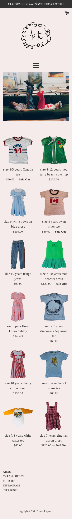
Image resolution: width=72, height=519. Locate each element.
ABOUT (8, 471)
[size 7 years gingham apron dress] (54, 416)
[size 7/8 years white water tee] (18, 416)
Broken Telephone (44, 511)
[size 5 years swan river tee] (54, 202)
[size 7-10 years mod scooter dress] (54, 255)
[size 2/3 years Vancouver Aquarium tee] (54, 307)
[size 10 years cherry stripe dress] (18, 364)
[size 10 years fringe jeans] (18, 255)
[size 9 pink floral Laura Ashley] (18, 307)
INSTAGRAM (11, 485)
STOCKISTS (10, 490)
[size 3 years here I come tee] (54, 364)
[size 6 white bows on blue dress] (18, 202)
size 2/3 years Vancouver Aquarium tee (54, 331)
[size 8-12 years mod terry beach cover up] (54, 150)
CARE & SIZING (13, 476)
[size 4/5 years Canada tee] (18, 150)
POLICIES (9, 480)
